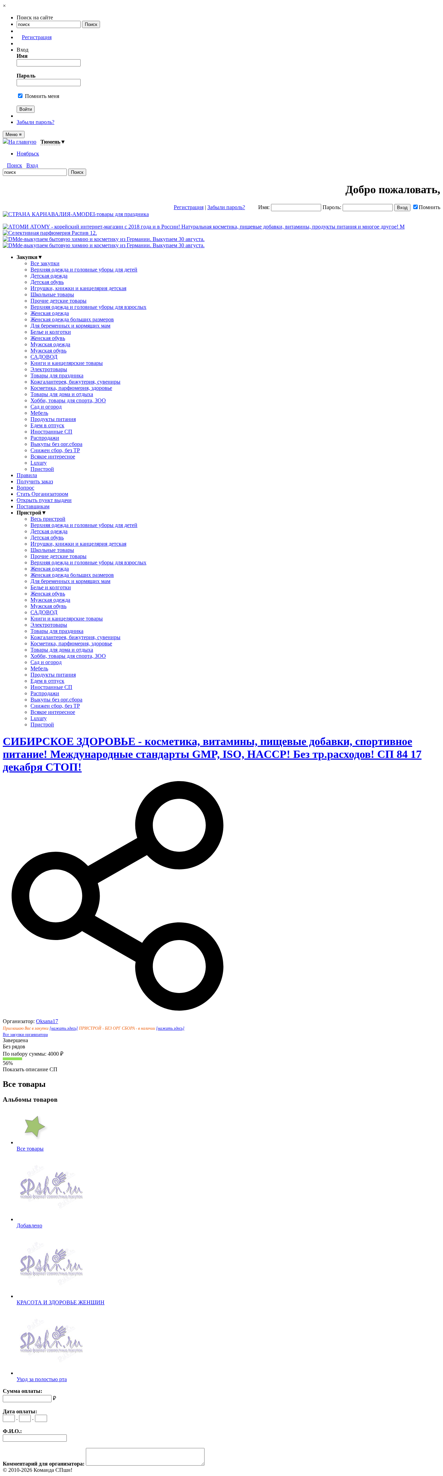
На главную (22, 142)
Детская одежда (48, 276)
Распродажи (44, 438)
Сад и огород (46, 407)
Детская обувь (47, 282)
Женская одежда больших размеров (72, 319)
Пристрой (42, 469)
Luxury (38, 463)
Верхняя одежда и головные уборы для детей (83, 269)
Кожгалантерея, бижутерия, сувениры (75, 382)
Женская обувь (47, 338)
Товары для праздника (56, 375)
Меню (14, 134)
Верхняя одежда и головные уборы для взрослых (88, 307)
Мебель (39, 413)
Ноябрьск (28, 153)
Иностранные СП (51, 432)
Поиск (14, 165)
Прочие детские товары (58, 301)
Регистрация (37, 37)
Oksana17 (47, 1021)
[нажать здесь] (63, 1028)
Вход (32, 165)
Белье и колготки (50, 332)
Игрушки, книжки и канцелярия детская (78, 288)
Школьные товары (52, 294)
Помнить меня (41, 96)
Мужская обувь (48, 351)
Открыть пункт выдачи (44, 500)
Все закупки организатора (25, 1034)
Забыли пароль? (35, 122)
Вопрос (25, 488)
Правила (27, 475)
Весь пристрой (47, 519)
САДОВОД (43, 357)
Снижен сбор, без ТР (55, 450)
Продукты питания (53, 419)
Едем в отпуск (47, 425)
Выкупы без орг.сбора (56, 444)
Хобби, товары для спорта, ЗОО (68, 400)
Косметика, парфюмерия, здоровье (71, 388)
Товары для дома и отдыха (61, 394)
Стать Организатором (42, 494)
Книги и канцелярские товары (66, 363)
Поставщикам (33, 506)
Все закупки (45, 263)
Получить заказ (35, 481)
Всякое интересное (52, 456)
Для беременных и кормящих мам (70, 326)
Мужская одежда (50, 344)
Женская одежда (49, 313)
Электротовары (48, 369)
